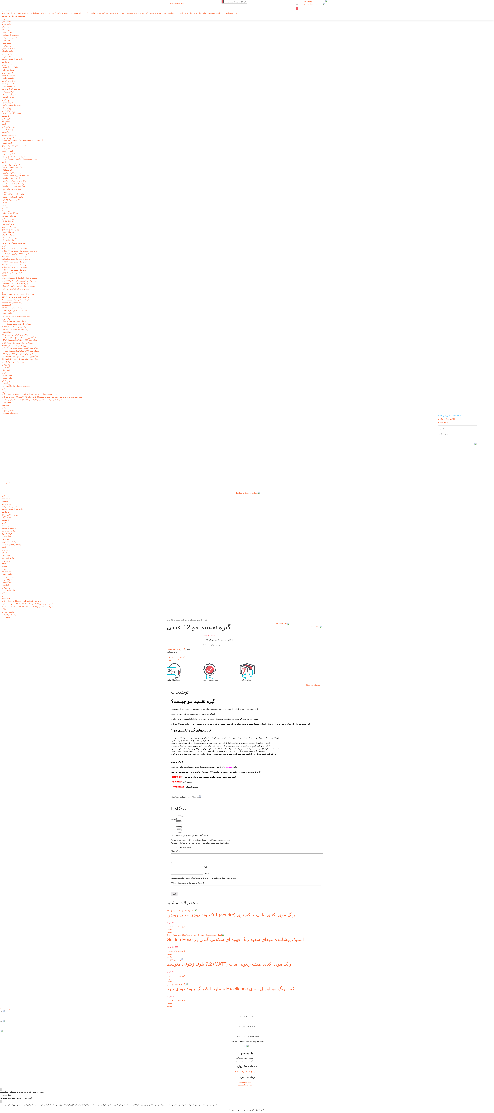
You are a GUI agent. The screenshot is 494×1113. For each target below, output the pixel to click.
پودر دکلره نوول (8, 224)
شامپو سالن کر (7, 51)
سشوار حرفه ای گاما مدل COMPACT (16, 283)
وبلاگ (4, 407)
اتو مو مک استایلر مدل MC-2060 (14, 256)
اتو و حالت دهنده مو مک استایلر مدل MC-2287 (20, 251)
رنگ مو (4, 161)
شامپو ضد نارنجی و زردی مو (12, 59)
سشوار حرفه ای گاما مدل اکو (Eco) (15, 288)
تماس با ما (6, 482)
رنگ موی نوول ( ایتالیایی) (11, 178)
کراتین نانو (6, 121)
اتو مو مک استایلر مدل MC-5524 (14, 267)
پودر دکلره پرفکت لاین (10, 213)
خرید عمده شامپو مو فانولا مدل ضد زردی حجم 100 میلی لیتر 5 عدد (27, 606)
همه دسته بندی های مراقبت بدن (14, 145)
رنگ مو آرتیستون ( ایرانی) (12, 164)
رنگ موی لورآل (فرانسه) (11, 188)
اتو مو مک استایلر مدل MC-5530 (14, 270)
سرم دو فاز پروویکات (10, 91)
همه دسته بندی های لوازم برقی (13, 242)
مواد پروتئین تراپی (9, 137)
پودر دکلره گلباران (9, 234)
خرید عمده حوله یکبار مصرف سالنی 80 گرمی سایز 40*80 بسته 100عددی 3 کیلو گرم (34, 603)
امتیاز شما (187, 847)
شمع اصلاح (6, 369)
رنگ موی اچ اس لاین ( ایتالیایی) (14, 180)
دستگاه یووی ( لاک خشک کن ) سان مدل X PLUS (20, 348)
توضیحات (317, 685)
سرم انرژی (6, 99)
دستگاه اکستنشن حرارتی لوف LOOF (16, 310)
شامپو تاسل (6, 43)
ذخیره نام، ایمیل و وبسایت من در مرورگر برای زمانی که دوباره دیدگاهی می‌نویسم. (202, 878)
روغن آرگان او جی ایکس (11, 113)
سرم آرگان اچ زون (9, 94)
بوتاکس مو (6, 132)
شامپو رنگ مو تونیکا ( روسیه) (13, 194)
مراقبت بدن (6, 536)
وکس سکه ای (7, 380)
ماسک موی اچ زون (9, 72)
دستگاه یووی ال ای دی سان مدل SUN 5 (17, 345)
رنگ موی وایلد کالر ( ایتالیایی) (13, 183)
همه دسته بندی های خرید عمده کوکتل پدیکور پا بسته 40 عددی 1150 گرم (29, 394)
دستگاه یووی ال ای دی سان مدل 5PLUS (17, 342)
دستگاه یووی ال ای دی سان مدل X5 (15, 334)
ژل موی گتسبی (8, 129)
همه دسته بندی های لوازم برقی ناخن (16, 315)
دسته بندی (6, 495)
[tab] (317, 685)
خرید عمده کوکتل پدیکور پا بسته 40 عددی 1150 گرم (21, 601)
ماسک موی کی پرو (9, 80)
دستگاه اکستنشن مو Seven (12, 307)
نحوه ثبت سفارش (244, 1082)
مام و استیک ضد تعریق (10, 153)
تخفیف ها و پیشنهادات (10, 413)
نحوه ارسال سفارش (244, 1084)
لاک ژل (4, 391)
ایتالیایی (5, 207)
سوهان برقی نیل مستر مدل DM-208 (16, 329)
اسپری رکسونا (7, 151)
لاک (3, 388)
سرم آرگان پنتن (8, 97)
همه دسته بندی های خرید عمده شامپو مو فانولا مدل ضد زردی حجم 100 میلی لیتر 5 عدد (35, 399)
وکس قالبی (6, 367)
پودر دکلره (6, 210)
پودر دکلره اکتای (8, 221)
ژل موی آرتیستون (8, 126)
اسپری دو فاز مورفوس (10, 34)
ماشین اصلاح (7, 313)
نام (205, 867)
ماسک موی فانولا (8, 75)
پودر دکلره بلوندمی (9, 215)
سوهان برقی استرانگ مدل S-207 (15, 326)
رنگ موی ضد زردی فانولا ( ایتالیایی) (15, 175)
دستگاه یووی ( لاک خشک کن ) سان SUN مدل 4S (20, 359)
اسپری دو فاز (7, 29)
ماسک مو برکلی (8, 70)
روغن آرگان (6, 107)
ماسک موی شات (8, 83)
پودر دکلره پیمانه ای (9, 237)
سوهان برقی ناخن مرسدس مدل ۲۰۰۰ (16, 324)
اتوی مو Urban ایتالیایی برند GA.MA (15, 253)
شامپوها (5, 501)
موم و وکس (6, 364)
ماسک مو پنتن (7, 64)
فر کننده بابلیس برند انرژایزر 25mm (15, 297)
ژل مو (4, 124)
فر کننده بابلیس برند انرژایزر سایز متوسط (18, 294)
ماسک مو (5, 61)
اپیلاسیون (5, 584)
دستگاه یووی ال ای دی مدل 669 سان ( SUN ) (19, 353)
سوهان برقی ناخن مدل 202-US (14, 321)
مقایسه (169, 929)
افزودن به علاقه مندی (177, 926)
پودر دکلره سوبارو (9, 226)
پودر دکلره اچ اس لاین (10, 229)
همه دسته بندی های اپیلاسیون (13, 361)
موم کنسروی (7, 375)
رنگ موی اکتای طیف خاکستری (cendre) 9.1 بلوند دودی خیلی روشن (231, 914)
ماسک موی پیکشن (9, 78)
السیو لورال (6, 26)
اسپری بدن (6, 148)
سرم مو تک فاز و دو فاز (11, 88)
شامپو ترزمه (6, 24)
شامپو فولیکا (6, 56)
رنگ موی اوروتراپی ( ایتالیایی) (13, 186)
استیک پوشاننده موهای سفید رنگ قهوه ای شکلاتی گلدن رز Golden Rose (235, 939)
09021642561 (177, 777)
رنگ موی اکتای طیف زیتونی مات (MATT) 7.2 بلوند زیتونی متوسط (229, 963)
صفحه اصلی (6, 402)
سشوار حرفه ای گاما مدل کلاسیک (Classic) (18, 286)
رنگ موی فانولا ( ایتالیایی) (11, 172)
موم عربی (6, 372)
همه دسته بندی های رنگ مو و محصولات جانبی (19, 159)
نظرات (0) (310, 685)
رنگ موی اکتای (7, 170)
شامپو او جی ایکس (9, 48)
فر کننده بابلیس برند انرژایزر (13, 302)
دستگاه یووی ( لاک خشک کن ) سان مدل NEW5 (20, 340)
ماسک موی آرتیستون (10, 67)
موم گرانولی (6, 383)
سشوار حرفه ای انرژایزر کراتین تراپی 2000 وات (20, 280)
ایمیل (206, 872)
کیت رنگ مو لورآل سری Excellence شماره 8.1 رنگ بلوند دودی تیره (230, 988)
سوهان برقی (7, 318)
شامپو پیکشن (7, 40)
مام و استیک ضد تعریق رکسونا (13, 156)
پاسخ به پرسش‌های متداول (244, 1071)
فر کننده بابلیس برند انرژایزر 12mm (15, 299)
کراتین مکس (7, 118)
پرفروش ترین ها (8, 410)
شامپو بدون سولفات (9, 37)
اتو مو (4, 245)
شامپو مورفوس (8, 45)
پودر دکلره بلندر (8, 218)
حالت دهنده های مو (9, 134)
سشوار (4, 275)
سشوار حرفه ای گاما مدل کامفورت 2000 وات (19, 278)
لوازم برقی (6, 560)
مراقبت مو (6, 498)
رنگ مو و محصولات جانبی (11, 544)
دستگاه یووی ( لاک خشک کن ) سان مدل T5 (19, 337)
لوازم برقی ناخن (8, 576)
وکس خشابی (7, 378)
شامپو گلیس (6, 21)
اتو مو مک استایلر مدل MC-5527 (14, 248)
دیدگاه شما (175, 851)
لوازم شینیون (7, 143)
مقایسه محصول (175, 659)
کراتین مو (5, 116)
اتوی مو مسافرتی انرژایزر (12, 272)
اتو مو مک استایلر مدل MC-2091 (14, 261)
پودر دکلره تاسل (8, 232)
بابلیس (4, 291)
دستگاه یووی (6, 332)
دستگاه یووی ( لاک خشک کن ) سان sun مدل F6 (20, 356)
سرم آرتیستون (7, 102)
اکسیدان (5, 202)
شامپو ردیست (7, 53)
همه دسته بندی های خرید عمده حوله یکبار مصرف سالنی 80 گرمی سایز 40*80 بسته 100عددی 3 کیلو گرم (42, 396)
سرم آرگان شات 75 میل (11, 105)
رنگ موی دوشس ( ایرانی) (12, 167)
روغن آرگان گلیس (9, 110)
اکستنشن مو (6, 305)
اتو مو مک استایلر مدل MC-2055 (14, 264)
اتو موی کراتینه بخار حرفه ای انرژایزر (16, 259)
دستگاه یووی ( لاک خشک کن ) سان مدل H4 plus (20, 351)
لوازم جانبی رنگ (8, 240)
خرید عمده (6, 405)
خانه (206, 620)
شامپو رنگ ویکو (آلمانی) (11, 199)
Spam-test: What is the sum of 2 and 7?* (187, 883)
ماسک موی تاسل (8, 86)
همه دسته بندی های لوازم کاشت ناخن (16, 386)
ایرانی (4, 205)
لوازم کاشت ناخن (8, 590)
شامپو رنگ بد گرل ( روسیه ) (12, 197)
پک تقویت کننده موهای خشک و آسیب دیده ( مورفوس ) (22, 140)
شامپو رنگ (6, 191)
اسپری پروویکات (8, 32)
